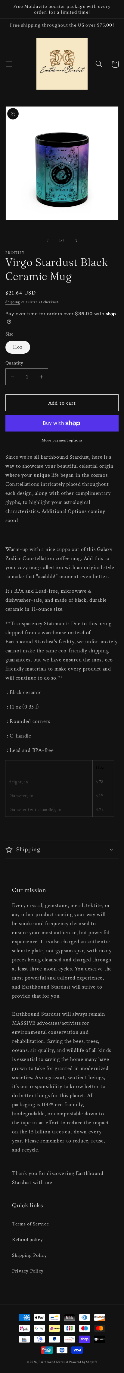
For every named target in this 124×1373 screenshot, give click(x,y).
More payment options (62, 440)
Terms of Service (30, 1224)
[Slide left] (47, 240)
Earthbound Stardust (53, 1362)
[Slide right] (76, 240)
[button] (9, 64)
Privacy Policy (28, 1271)
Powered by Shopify (83, 1362)
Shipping (12, 302)
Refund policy (27, 1239)
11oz (18, 347)
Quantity (14, 363)
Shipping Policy (29, 1255)
